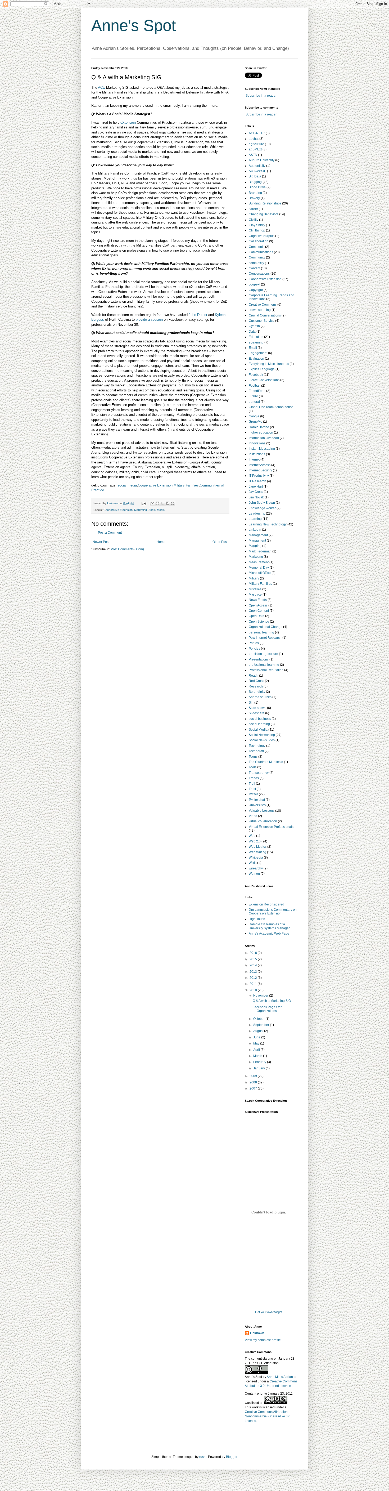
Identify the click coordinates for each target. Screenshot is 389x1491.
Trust (252, 789)
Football (254, 385)
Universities (257, 805)
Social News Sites (262, 740)
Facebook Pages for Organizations (267, 1009)
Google (254, 416)
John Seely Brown (262, 503)
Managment (257, 540)
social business (260, 719)
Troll (252, 783)
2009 (254, 1076)
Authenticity (257, 166)
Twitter (253, 794)
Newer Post (101, 542)
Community (257, 257)
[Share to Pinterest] (172, 503)
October (259, 1019)
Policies (254, 648)
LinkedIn (255, 530)
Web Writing (257, 852)
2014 (254, 965)
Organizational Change (265, 627)
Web (252, 836)
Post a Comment (110, 532)
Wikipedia (256, 857)
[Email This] (152, 503)
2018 (254, 953)
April (257, 1050)
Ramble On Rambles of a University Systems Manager (269, 926)
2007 (254, 1088)
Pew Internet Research (265, 638)
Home (161, 542)
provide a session (149, 320)
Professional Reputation (266, 670)
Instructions (257, 454)
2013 (254, 972)
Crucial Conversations (265, 315)
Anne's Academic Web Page (269, 933)
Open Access (258, 605)
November (261, 995)
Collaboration (258, 241)
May (256, 1043)
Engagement (258, 353)
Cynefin (254, 326)
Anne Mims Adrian (280, 1377)
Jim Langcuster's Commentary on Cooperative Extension (273, 911)
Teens (253, 756)
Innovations (257, 443)
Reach (253, 675)
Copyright (256, 290)
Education (256, 337)
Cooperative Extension (155, 485)
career (253, 209)
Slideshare (256, 713)
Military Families (186, 485)
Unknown (257, 1333)
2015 (254, 959)
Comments (256, 247)
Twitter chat (257, 800)
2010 (254, 990)
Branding (255, 193)
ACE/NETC (257, 133)
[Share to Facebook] (167, 503)
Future (253, 396)
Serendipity (257, 692)
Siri (251, 702)
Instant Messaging (262, 448)
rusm (202, 1457)
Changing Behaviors (263, 214)
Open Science (259, 621)
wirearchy (256, 868)
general (254, 402)
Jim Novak (256, 497)
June (257, 1037)
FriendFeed (257, 391)
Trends (254, 778)
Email (253, 348)
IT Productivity (259, 475)
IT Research (257, 481)
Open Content (259, 611)
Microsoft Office (260, 573)
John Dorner (198, 315)
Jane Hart (256, 486)
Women (254, 874)
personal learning (261, 632)
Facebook (256, 375)
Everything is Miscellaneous (269, 364)
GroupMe (255, 421)
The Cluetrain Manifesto (266, 762)
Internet (254, 459)
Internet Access (259, 465)
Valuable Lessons (261, 811)
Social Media (156, 509)
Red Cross (256, 681)
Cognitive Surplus (261, 236)
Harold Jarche (259, 427)
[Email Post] (143, 503)
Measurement (259, 562)
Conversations (259, 273)
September (261, 1025)
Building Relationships (265, 203)
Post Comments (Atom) (127, 549)
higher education (261, 432)
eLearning (256, 342)
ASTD (253, 155)
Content (254, 268)
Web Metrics (257, 847)
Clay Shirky (257, 225)
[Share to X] (162, 503)
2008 (254, 1082)
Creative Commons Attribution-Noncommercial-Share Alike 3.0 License (267, 1416)
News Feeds (258, 600)
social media (127, 485)
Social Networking (262, 735)
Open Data (256, 616)
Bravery (254, 198)
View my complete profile (263, 1340)
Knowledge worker (262, 508)
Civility (253, 220)
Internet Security (260, 470)
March (258, 1056)
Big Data (255, 176)
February (260, 1062)
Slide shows (257, 708)
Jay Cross (256, 492)
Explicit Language (262, 369)
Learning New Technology (268, 524)
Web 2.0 (255, 841)
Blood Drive (257, 187)
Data (252, 331)
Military (254, 578)
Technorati (256, 751)
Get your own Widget (268, 1312)
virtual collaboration (263, 821)
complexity (256, 263)
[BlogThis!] (157, 503)
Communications (261, 252)
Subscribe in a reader (261, 95)
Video (253, 816)
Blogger (231, 1457)
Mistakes (255, 589)
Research (256, 686)
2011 (254, 984)
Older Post (220, 542)
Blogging (255, 182)
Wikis (252, 863)
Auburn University (261, 160)
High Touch (257, 919)
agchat (254, 139)
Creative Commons (263, 304)
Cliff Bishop (257, 230)
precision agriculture (263, 654)
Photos (254, 643)
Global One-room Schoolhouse (271, 407)
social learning (259, 724)
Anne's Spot (133, 25)
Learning (255, 519)
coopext (254, 284)
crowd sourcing (260, 310)
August (258, 1031)
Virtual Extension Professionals (271, 827)
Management (258, 535)
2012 (254, 978)
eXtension (128, 122)
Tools (252, 767)
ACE (101, 88)
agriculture (256, 144)
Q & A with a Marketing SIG (272, 1001)
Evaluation (256, 358)
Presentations (259, 659)
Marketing (140, 509)
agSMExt (255, 149)
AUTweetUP (257, 171)
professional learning (264, 665)
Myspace (255, 594)
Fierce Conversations (264, 380)
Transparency (259, 773)
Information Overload (264, 438)
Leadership (257, 513)
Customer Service (261, 321)
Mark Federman (260, 551)
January (259, 1068)
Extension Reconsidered (266, 904)
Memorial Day (259, 567)
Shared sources (260, 697)
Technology (257, 746)
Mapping (255, 546)
